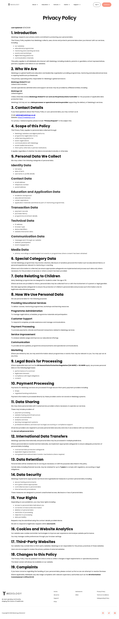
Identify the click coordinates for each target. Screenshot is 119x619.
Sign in (97, 4)
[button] (35, 4)
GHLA (76, 595)
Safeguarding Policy (103, 598)
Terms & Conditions (103, 595)
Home (55, 591)
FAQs (55, 601)
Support (56, 598)
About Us (56, 595)
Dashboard (106, 4)
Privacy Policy (101, 591)
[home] (14, 4)
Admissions (78, 591)
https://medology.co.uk (26, 117)
